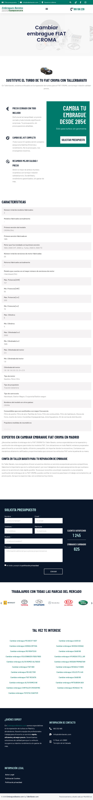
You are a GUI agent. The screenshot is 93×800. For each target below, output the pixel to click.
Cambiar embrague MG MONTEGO (23, 651)
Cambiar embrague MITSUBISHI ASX (70, 682)
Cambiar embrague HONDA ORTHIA (23, 646)
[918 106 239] (71, 9)
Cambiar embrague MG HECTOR (23, 672)
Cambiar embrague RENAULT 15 (69, 688)
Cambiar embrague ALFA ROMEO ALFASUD (23, 662)
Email (37, 516)
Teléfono (8, 526)
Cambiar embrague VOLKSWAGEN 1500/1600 (23, 656)
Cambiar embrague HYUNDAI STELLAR (69, 656)
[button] (70, 2)
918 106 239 (79, 9)
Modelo (8, 537)
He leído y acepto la (22, 565)
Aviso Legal (9, 774)
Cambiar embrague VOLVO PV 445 (69, 672)
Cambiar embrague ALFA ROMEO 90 (23, 682)
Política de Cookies (12, 778)
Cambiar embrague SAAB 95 (70, 677)
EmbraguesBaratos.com (15, 797)
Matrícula (38, 526)
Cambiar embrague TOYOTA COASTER (23, 693)
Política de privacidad (13, 782)
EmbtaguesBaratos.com (16, 725)
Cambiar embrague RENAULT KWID (70, 667)
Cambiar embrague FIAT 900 (23, 667)
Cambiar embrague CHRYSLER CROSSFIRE (23, 688)
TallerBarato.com (33, 797)
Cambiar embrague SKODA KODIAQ (69, 646)
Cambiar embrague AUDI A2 (70, 641)
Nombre (8, 516)
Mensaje (8, 547)
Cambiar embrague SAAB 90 (70, 651)
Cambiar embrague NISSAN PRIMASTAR (69, 662)
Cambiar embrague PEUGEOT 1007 (23, 641)
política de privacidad (30, 565)
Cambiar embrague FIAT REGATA (23, 677)
